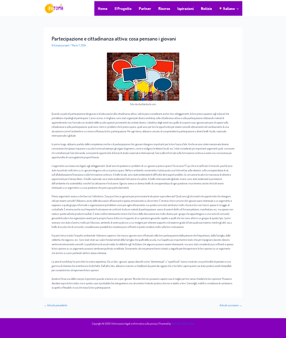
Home (102, 8)
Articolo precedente (55, 305)
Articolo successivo (231, 305)
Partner (145, 8)
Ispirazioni (185, 8)
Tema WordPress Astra (182, 323)
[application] (237, 8)
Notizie (206, 8)
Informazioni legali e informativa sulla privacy (135, 323)
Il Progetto (123, 8)
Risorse (164, 8)
